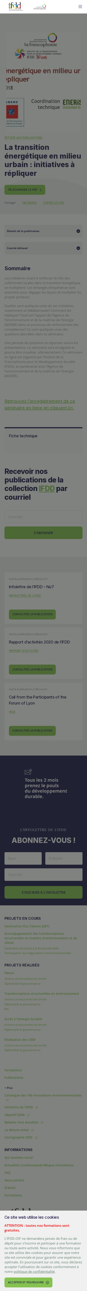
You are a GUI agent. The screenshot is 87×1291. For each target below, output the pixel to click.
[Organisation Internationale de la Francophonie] (51, 7)
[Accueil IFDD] (15, 7)
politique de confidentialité (34, 1271)
